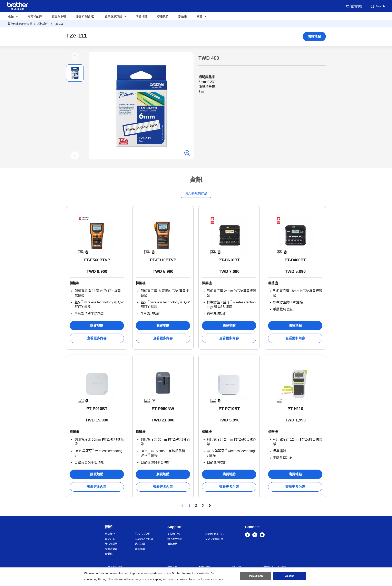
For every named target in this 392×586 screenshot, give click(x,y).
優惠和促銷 (83, 16)
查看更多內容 (97, 338)
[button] (75, 56)
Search (380, 6)
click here (217, 579)
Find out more (256, 576)
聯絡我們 (162, 16)
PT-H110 (295, 408)
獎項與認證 (111, 544)
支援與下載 (59, 16)
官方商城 (356, 6)
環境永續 (140, 544)
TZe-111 (58, 23)
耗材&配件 (43, 23)
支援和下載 (173, 534)
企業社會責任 (112, 549)
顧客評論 (140, 549)
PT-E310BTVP (163, 260)
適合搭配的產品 (196, 193)
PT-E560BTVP (97, 260)
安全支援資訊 (212, 539)
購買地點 (141, 16)
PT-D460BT (295, 260)
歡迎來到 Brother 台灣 (20, 23)
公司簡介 (110, 534)
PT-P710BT (229, 408)
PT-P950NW (163, 408)
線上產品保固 (174, 539)
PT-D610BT (229, 260)
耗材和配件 (35, 16)
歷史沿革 (110, 539)
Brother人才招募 (144, 539)
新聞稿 (108, 554)
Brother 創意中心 (214, 534)
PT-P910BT (96, 408)
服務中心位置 (142, 534)
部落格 (182, 16)
